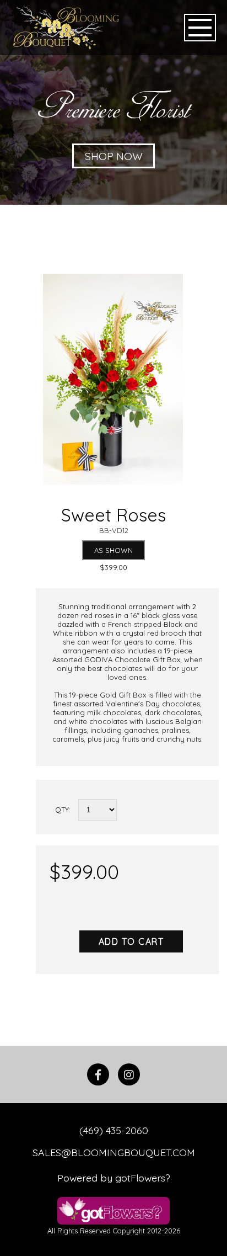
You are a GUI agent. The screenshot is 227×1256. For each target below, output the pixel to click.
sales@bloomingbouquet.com (114, 1152)
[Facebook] (98, 1074)
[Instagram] (129, 1074)
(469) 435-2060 (113, 1130)
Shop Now (114, 156)
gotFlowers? (142, 1178)
